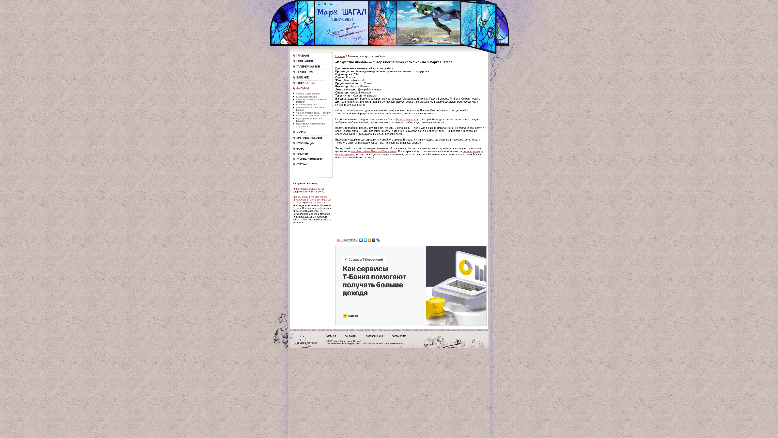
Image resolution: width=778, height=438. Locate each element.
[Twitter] (365, 240)
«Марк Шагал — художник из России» (311, 100)
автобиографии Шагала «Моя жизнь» (373, 151)
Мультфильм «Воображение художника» (310, 124)
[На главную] (319, 4)
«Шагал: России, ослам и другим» (313, 113)
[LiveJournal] (378, 240)
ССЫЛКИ (302, 154)
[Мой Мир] (374, 240)
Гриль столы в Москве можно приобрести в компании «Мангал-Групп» (312, 199)
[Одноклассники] (370, 240)
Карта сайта (399, 335)
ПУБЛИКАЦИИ (305, 143)
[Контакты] (331, 4)
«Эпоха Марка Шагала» (308, 93)
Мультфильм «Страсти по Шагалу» (309, 119)
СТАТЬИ (301, 164)
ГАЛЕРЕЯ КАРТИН (308, 66)
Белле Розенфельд (408, 119)
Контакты (350, 335)
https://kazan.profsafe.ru (307, 188)
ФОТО (300, 148)
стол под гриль (319, 202)
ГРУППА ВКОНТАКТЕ (309, 159)
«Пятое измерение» (306, 104)
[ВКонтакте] (361, 240)
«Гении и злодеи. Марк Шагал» (312, 115)
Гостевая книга (374, 335)
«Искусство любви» (306, 96)
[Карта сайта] (325, 4)
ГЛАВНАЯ (302, 55)
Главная (340, 56)
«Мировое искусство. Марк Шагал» (310, 108)
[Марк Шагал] (342, 21)
